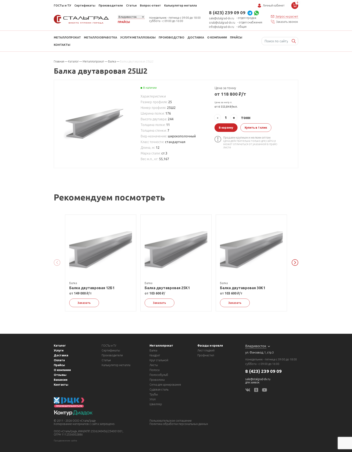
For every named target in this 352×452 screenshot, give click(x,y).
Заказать (84, 302)
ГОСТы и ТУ (62, 5)
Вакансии (60, 379)
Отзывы (60, 374)
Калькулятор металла (180, 5)
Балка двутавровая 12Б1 (91, 288)
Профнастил (205, 355)
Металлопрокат (67, 37)
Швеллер (156, 404)
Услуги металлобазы (138, 37)
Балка (153, 350)
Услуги (59, 350)
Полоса (155, 370)
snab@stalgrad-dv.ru (222, 22)
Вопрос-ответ (150, 5)
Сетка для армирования (165, 384)
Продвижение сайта (65, 440)
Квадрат (155, 355)
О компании (217, 37)
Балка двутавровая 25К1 (167, 288)
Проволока (157, 379)
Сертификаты (84, 5)
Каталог (60, 345)
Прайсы (124, 22)
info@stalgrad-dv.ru (221, 26)
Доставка (195, 37)
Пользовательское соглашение (171, 420)
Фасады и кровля (210, 345)
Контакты (62, 44)
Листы (154, 365)
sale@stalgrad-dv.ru (221, 18)
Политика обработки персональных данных (179, 424)
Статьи (131, 5)
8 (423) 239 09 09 (227, 12)
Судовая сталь (159, 389)
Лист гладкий (205, 350)
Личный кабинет (274, 5)
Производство (171, 37)
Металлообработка (100, 37)
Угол (153, 399)
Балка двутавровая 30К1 (242, 288)
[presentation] (57, 262)
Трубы (154, 394)
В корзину (226, 127)
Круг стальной (159, 360)
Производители (111, 5)
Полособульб (159, 374)
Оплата (59, 360)
